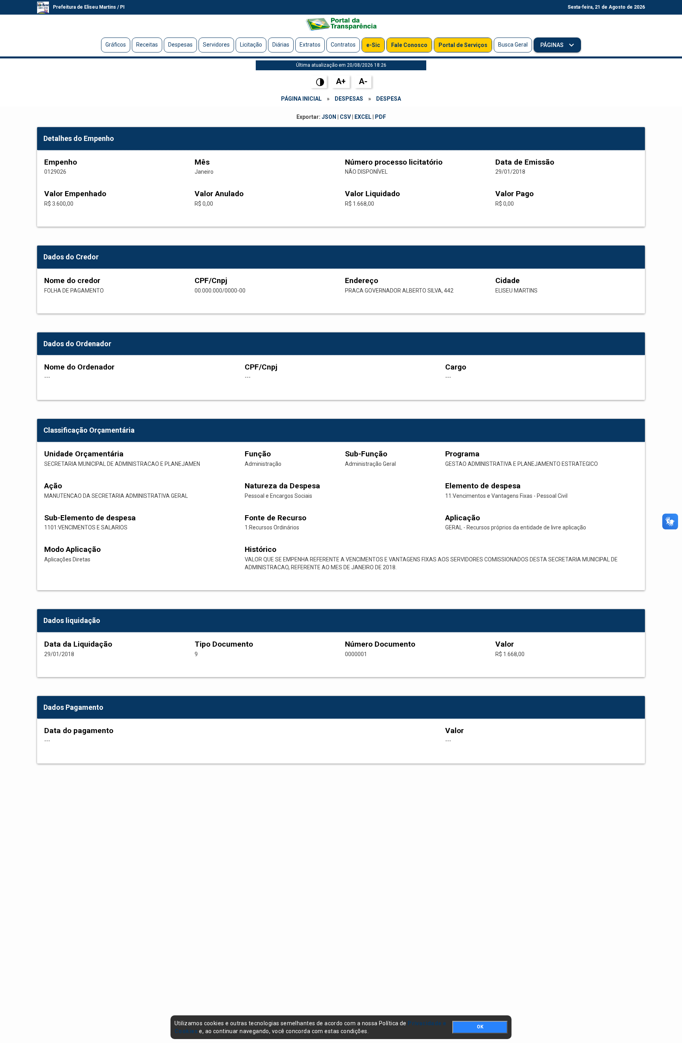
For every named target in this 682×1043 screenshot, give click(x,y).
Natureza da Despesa (282, 485)
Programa (462, 453)
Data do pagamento (78, 730)
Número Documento (380, 644)
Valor (504, 644)
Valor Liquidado (372, 193)
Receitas (147, 44)
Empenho (60, 162)
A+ (341, 81)
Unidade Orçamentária (84, 453)
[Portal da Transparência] (341, 24)
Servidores (216, 44)
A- (363, 81)
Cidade (507, 280)
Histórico (260, 549)
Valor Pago (514, 193)
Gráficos (115, 44)
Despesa (388, 99)
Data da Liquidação (78, 644)
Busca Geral (513, 44)
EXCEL (362, 117)
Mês (202, 162)
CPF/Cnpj (211, 280)
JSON (329, 117)
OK (480, 1027)
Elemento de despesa (483, 485)
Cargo (455, 366)
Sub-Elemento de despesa (90, 517)
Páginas (552, 45)
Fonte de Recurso (275, 517)
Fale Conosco (409, 45)
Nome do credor (72, 280)
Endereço (361, 280)
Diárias (280, 44)
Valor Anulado (219, 193)
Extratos (310, 44)
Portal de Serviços (462, 45)
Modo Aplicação (72, 549)
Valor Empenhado (75, 193)
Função (258, 453)
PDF (380, 117)
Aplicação (462, 517)
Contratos (343, 44)
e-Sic (373, 45)
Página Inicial (301, 99)
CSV (345, 117)
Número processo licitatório (393, 162)
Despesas (180, 44)
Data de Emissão (524, 162)
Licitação (251, 44)
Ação (53, 485)
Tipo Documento (224, 644)
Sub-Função (366, 453)
